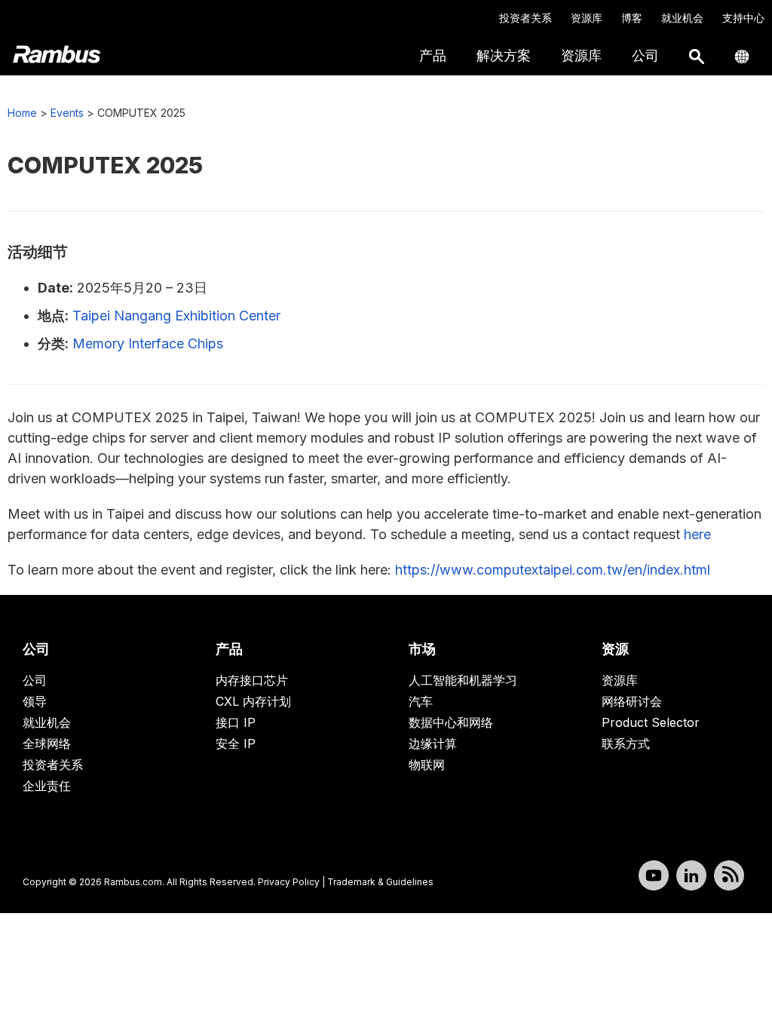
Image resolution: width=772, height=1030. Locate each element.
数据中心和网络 (451, 722)
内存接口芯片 (252, 680)
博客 (631, 17)
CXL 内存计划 (253, 701)
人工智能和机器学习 (463, 680)
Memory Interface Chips (147, 343)
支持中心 (743, 17)
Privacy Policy (289, 881)
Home (22, 112)
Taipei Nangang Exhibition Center (176, 315)
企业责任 (47, 785)
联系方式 (626, 743)
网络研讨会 (632, 701)
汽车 (421, 701)
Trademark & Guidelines (380, 881)
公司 (35, 680)
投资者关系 (525, 17)
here (697, 534)
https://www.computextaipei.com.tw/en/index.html (552, 570)
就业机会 (682, 17)
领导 (35, 701)
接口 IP (236, 722)
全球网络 (47, 743)
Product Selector (651, 722)
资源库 (586, 17)
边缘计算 (433, 743)
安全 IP (236, 743)
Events (67, 112)
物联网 (427, 764)
